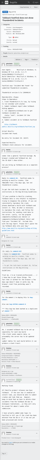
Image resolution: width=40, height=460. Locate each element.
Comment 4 (9, 293)
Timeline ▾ (34, 59)
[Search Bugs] (29, 2)
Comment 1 (9, 151)
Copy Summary (24, 7)
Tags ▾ (27, 59)
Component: (8, 29)
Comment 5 (9, 325)
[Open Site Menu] (2, 2)
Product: (9, 27)
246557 (7, 311)
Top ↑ (4, 453)
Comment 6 (9, 381)
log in (11, 442)
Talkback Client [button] (18, 29)
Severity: (9, 42)
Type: (10, 37)
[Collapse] (36, 64)
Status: (9, 49)
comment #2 (17, 251)
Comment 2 (9, 174)
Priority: (9, 40)
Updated (8, 237)
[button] (35, 2)
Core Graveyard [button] (18, 27)
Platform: (9, 33)
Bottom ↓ (19, 59)
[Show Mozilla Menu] (6, 2)
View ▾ (36, 7)
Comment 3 (9, 247)
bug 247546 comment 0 (17, 304)
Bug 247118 (12, 12)
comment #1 (13, 178)
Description (9, 65)
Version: (9, 31)
